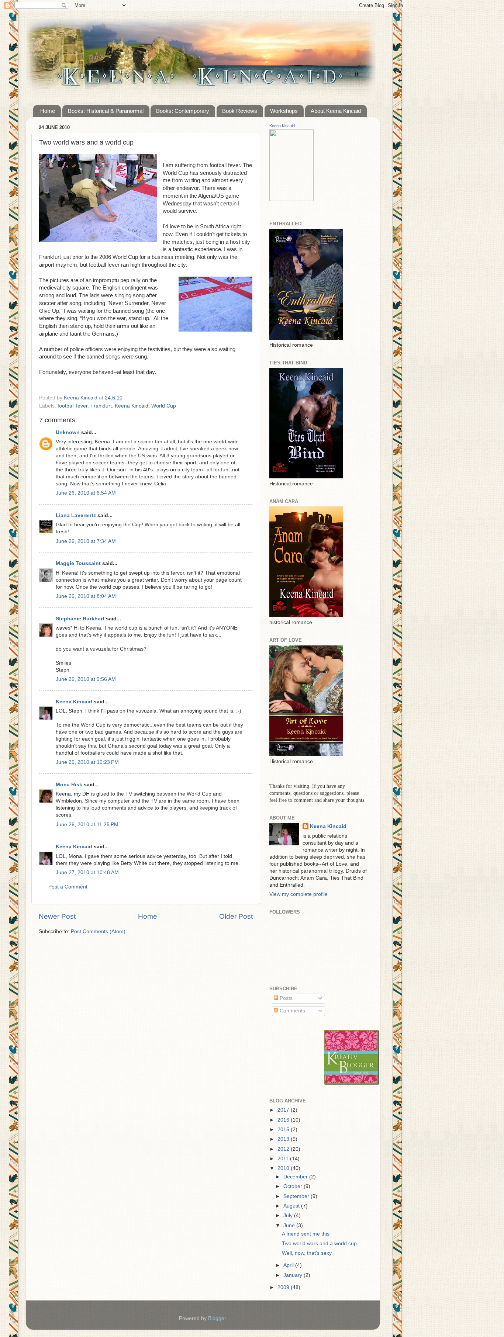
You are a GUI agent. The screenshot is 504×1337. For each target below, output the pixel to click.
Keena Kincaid (131, 406)
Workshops (284, 111)
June (289, 1225)
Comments (291, 1011)
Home (47, 111)
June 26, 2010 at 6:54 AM (86, 493)
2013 (284, 1139)
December (296, 1177)
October (293, 1186)
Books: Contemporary (182, 111)
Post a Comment (67, 887)
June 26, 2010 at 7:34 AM (86, 541)
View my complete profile (298, 894)
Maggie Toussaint (78, 563)
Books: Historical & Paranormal (106, 111)
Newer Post (57, 916)
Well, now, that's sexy (307, 1253)
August (292, 1206)
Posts (285, 998)
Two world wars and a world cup (319, 1243)
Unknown (68, 432)
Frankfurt (101, 406)
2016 (284, 1120)
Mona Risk (69, 784)
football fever (72, 406)
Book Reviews (239, 111)
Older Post (236, 916)
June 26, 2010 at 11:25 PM (87, 824)
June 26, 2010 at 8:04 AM (86, 596)
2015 (284, 1129)
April (289, 1265)
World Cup (163, 406)
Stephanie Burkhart (81, 618)
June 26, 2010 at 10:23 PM (87, 762)
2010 (284, 1168)
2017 (284, 1110)
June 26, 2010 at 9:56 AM (86, 679)
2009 (284, 1287)
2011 (283, 1158)
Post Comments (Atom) (98, 931)
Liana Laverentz (76, 515)
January (293, 1275)
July (288, 1215)
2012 (284, 1149)
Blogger (217, 1318)
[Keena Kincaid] (291, 199)
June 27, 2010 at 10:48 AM (87, 872)
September (297, 1196)
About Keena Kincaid (336, 111)
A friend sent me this (305, 1234)
